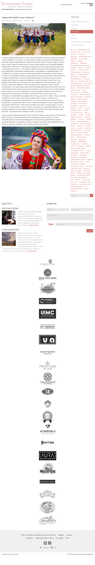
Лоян (88, 162)
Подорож (75, 94)
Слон (73, 121)
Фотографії (19, 21)
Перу (73, 126)
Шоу (73, 128)
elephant (81, 146)
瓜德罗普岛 (82, 141)
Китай (74, 74)
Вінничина (87, 52)
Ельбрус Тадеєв (85, 182)
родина (86, 92)
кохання (74, 157)
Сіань (73, 175)
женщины (75, 76)
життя (81, 67)
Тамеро (88, 126)
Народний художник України (81, 65)
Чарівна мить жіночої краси (80, 21)
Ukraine (74, 141)
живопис (81, 61)
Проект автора (66, 5)
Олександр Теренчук (79, 164)
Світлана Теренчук (78, 166)
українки (86, 72)
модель (74, 108)
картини (74, 59)
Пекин (87, 110)
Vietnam (80, 128)
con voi (74, 146)
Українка (82, 139)
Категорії (75, 17)
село (84, 90)
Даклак (89, 119)
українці (88, 67)
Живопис (74, 38)
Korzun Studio (14, 554)
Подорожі (74, 25)
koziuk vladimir (76, 52)
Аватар (74, 101)
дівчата (74, 70)
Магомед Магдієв (84, 173)
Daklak (89, 146)
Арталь (80, 126)
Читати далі (33, 225)
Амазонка (75, 124)
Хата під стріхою (77, 112)
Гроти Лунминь (77, 171)
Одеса (89, 150)
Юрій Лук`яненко (85, 184)
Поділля (74, 54)
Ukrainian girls (82, 137)
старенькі (88, 97)
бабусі (74, 99)
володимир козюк (86, 56)
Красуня (74, 139)
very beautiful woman (78, 148)
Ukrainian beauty (77, 135)
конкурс (83, 76)
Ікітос (81, 108)
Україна (82, 54)
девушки (84, 63)
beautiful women (77, 130)
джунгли (83, 106)
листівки (86, 168)
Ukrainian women (82, 132)
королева (75, 106)
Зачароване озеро (78, 150)
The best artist (84, 70)
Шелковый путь (77, 83)
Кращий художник (84, 88)
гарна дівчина (76, 72)
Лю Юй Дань (82, 99)
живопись (75, 63)
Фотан (78, 180)
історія (74, 50)
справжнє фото (77, 79)
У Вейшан (83, 155)
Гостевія (74, 182)
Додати (90, 231)
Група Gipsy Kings (77, 186)
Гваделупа (85, 144)
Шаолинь (83, 103)
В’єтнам (81, 119)
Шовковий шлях (83, 74)
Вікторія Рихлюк (77, 97)
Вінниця (74, 56)
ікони (81, 115)
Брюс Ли (74, 184)
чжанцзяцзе (76, 90)
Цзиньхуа (87, 180)
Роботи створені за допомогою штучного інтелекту (81, 43)
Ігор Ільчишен (85, 94)
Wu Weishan (89, 83)
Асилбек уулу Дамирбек (79, 177)
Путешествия (76, 92)
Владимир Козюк (84, 50)
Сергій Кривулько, (84, 121)
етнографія (83, 59)
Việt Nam (88, 128)
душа (73, 61)
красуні (74, 67)
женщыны (75, 153)
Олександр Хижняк (84, 175)
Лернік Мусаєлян (86, 124)
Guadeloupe (75, 144)
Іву (72, 180)
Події (73, 35)
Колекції (74, 28)
